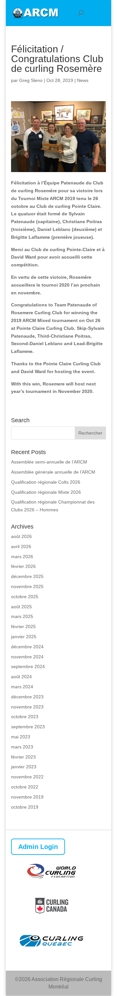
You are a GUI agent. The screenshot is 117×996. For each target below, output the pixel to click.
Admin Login (38, 846)
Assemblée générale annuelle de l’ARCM (53, 472)
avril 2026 (21, 546)
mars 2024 (22, 686)
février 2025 (23, 626)
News (82, 80)
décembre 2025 (27, 576)
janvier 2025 (23, 636)
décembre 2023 (27, 696)
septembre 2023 (28, 726)
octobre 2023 (24, 716)
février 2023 (23, 757)
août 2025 (21, 606)
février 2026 (23, 566)
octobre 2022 (24, 786)
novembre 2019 (27, 797)
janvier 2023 (23, 766)
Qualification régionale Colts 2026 (45, 482)
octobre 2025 (24, 596)
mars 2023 (22, 746)
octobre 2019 (24, 807)
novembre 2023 (27, 706)
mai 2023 (20, 736)
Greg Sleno (31, 80)
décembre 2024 (27, 646)
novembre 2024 (27, 656)
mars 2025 (22, 616)
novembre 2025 (27, 586)
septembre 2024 (28, 666)
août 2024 (21, 676)
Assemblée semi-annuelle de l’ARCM (49, 461)
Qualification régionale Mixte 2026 (46, 492)
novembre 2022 (27, 776)
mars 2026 (22, 556)
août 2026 (21, 536)
